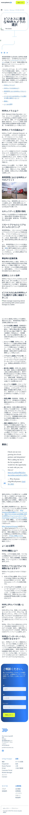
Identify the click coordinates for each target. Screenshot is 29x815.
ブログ (4, 789)
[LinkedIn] (4, 52)
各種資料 (4, 791)
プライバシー (15, 808)
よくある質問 (8, 104)
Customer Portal (7, 770)
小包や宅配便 (19, 768)
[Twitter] (7, 52)
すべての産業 (19, 761)
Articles (6, 10)
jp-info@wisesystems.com (7, 747)
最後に (6, 101)
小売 (16, 766)
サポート (18, 795)
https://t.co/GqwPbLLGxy (17, 472)
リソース (5, 786)
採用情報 (18, 791)
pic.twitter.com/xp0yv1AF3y (18, 475)
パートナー (18, 793)
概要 (3, 761)
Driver (4, 768)
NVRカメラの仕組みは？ (11, 88)
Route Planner (6, 766)
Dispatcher (5, 764)
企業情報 (18, 786)
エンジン (4, 774)
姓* (4, 685)
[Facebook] (1, 52)
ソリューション (7, 759)
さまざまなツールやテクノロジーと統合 (14, 518)
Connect (4, 777)
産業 (16, 759)
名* (4, 694)
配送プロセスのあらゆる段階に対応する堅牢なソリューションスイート (14, 515)
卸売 (16, 764)
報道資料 (18, 797)
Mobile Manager (7, 772)
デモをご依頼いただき (16, 536)
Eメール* (5, 703)
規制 (6, 248)
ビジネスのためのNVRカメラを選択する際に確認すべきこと (15, 97)
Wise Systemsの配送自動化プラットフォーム (14, 511)
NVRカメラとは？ (9, 85)
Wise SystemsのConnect (10, 526)
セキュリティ (6, 808)
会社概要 (18, 789)
